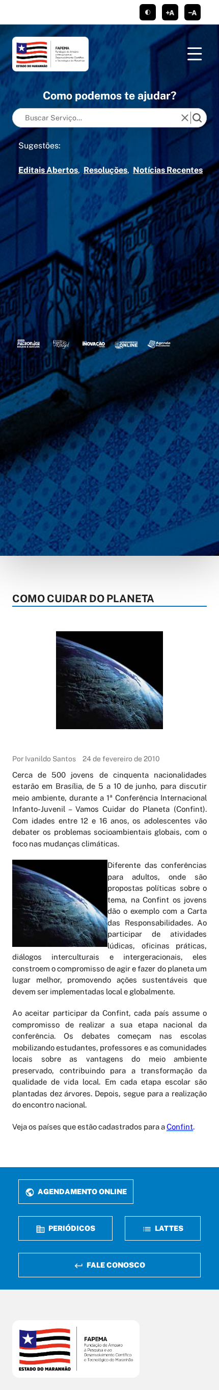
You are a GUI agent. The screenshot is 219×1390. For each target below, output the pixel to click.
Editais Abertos (48, 170)
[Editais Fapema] (126, 343)
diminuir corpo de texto (192, 12)
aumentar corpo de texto (170, 12)
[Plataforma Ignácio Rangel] (61, 343)
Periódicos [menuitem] (71, 1228)
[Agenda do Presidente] (159, 343)
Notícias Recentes (168, 170)
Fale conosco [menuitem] (115, 1264)
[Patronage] (28, 343)
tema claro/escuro (148, 12)
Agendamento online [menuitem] (81, 1191)
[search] (197, 118)
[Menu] (194, 54)
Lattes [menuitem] (168, 1228)
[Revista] (93, 343)
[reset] (185, 118)
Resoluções (105, 170)
